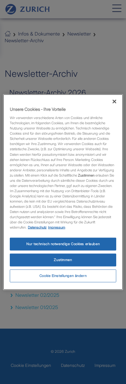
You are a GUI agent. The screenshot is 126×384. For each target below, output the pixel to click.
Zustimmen (63, 260)
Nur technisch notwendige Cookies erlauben (63, 244)
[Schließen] (114, 101)
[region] (63, 192)
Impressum (56, 227)
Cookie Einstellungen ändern (63, 276)
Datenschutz (37, 227)
